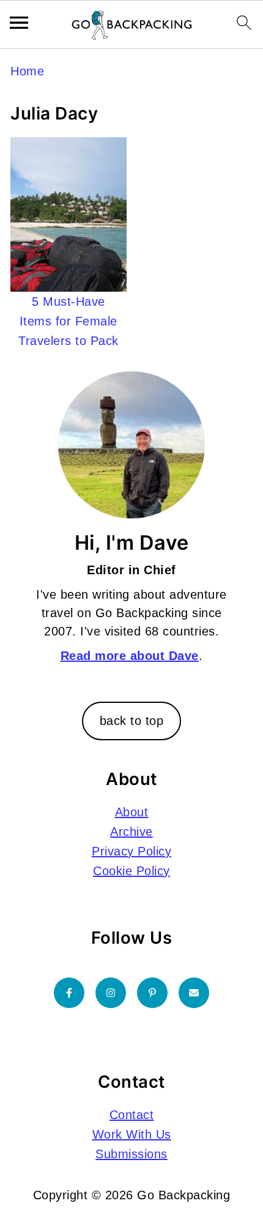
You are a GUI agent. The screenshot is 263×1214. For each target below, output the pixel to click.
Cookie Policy (131, 871)
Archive (131, 831)
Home (27, 71)
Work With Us (131, 1134)
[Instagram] (110, 992)
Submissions (131, 1154)
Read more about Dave (130, 655)
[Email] (194, 992)
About (132, 812)
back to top (132, 720)
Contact (131, 1114)
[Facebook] (69, 992)
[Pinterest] (152, 992)
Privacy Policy (131, 851)
